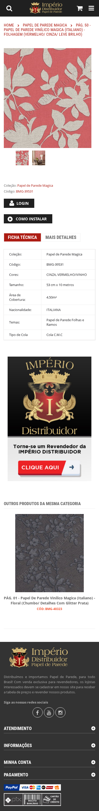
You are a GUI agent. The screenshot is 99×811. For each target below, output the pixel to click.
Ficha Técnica (22, 237)
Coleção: (10, 185)
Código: (9, 191)
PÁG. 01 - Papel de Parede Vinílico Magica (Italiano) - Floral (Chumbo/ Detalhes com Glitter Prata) (49, 600)
